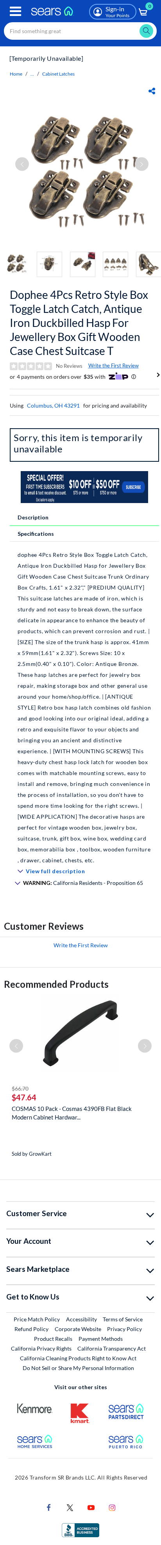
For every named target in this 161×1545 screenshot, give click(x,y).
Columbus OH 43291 (53, 405)
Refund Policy (31, 1329)
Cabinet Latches (58, 74)
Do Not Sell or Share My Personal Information (78, 1368)
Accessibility (81, 1319)
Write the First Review (113, 365)
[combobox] (80, 31)
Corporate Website (78, 1328)
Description (33, 517)
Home (16, 74)
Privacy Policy (124, 1329)
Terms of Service (123, 1319)
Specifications (36, 533)
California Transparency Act (111, 1348)
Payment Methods (101, 1338)
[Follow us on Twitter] (70, 1507)
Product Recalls (53, 1338)
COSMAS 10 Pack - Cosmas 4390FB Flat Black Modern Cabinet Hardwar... (72, 1113)
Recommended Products (56, 984)
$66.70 (20, 1088)
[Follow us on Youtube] (91, 1507)
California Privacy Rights (41, 1348)
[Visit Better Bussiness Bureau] (80, 1529)
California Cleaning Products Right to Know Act (78, 1358)
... (32, 74)
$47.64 (24, 1097)
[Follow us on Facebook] (49, 1507)
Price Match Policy (37, 1319)
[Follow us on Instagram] (112, 1507)
